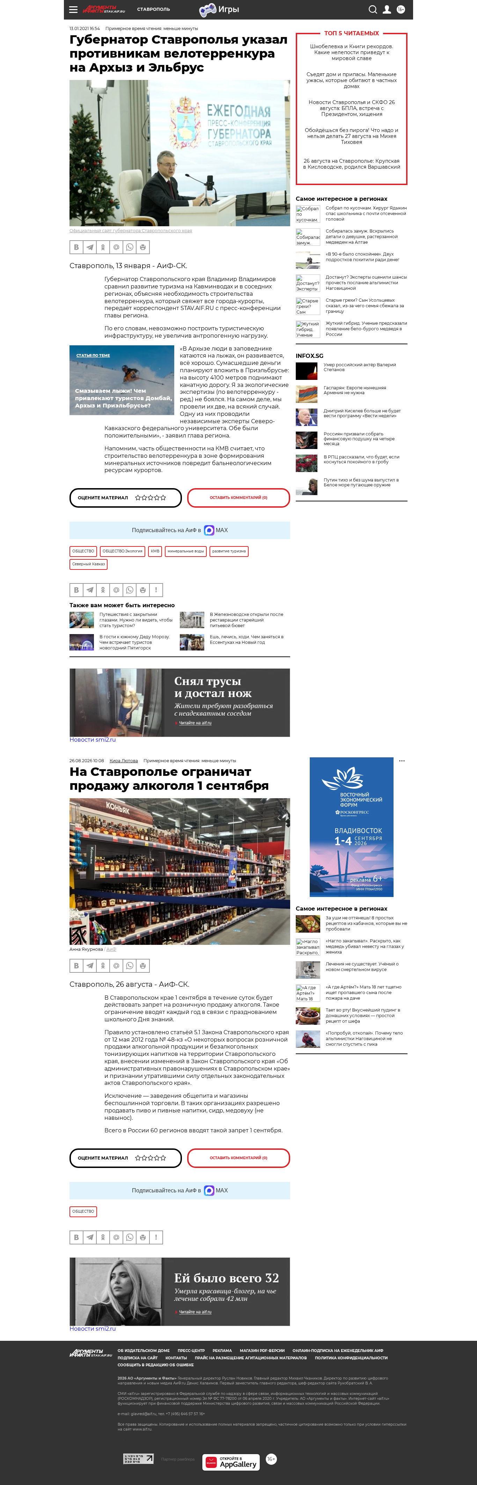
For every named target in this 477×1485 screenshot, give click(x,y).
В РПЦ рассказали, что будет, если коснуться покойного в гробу (361, 459)
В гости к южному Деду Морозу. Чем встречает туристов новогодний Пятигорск (135, 642)
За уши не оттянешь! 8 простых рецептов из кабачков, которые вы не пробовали (366, 923)
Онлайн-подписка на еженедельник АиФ (338, 1350)
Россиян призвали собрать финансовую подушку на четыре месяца (359, 439)
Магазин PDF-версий (262, 1350)
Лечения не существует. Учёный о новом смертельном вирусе (362, 966)
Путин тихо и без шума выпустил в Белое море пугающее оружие (361, 482)
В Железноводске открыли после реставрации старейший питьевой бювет (246, 620)
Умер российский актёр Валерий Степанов (360, 367)
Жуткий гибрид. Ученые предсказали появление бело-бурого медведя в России (366, 329)
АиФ (111, 949)
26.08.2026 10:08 (86, 760)
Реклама (222, 1350)
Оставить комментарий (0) (238, 497)
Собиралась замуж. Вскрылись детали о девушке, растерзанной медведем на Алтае (362, 236)
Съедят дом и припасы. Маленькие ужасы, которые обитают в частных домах (352, 80)
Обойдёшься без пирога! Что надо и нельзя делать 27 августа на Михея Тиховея (351, 136)
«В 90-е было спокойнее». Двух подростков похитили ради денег (362, 256)
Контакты (176, 1358)
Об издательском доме (144, 1350)
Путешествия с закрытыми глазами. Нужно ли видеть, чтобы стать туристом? (136, 620)
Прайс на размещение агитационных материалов (251, 1358)
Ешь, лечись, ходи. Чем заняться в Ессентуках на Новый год (247, 639)
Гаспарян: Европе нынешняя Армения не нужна (355, 390)
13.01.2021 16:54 (84, 28)
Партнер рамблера (178, 1459)
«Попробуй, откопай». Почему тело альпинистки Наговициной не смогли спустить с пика (364, 1038)
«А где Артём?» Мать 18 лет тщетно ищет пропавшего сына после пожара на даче (364, 992)
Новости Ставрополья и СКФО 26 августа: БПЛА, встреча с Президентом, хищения (352, 108)
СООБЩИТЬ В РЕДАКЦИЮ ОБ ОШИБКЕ (156, 1365)
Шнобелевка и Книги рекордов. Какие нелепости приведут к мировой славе (351, 52)
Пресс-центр (191, 1350)
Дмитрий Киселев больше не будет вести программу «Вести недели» (362, 413)
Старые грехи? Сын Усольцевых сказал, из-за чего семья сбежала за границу (365, 305)
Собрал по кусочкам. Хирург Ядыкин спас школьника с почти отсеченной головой (366, 213)
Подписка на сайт (137, 1358)
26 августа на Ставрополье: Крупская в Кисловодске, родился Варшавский (352, 164)
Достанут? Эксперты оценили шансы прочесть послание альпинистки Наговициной (366, 282)
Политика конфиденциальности (351, 1358)
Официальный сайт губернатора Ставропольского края (130, 230)
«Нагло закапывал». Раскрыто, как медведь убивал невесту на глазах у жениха (365, 946)
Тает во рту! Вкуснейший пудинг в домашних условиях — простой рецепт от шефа (363, 1015)
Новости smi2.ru (92, 739)
